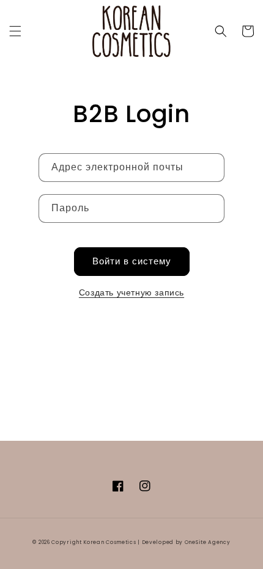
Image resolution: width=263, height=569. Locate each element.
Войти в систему (131, 261)
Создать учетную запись (131, 292)
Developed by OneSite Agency (186, 542)
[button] (15, 31)
